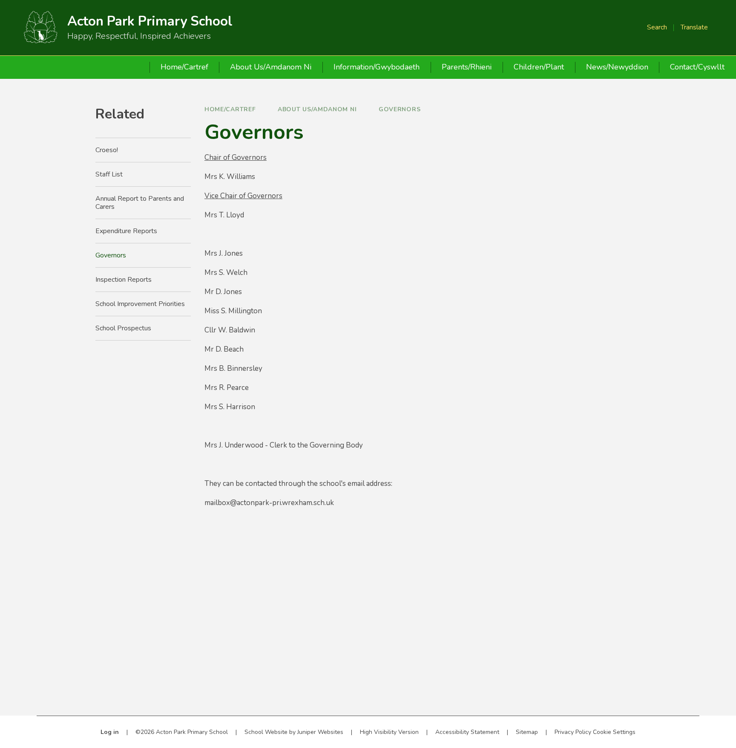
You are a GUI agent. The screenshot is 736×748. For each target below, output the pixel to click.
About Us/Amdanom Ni (317, 109)
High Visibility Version (389, 732)
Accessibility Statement (467, 732)
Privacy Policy (573, 732)
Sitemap (527, 732)
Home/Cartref (230, 109)
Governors (399, 109)
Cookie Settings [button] (614, 732)
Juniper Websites (320, 732)
